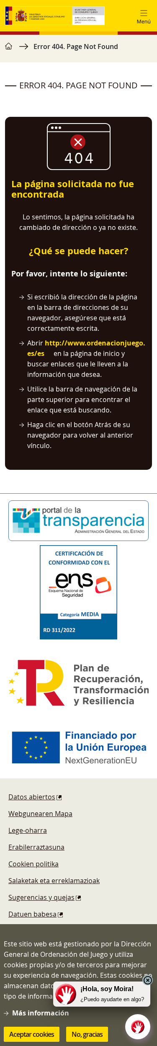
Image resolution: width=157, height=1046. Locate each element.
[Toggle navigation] (143, 16)
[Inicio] (55, 15)
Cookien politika (33, 863)
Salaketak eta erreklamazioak (54, 880)
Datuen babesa (32, 914)
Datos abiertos (31, 796)
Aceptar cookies (31, 1034)
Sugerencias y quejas (41, 897)
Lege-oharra (27, 830)
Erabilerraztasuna (36, 847)
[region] (78, 50)
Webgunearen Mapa (40, 813)
